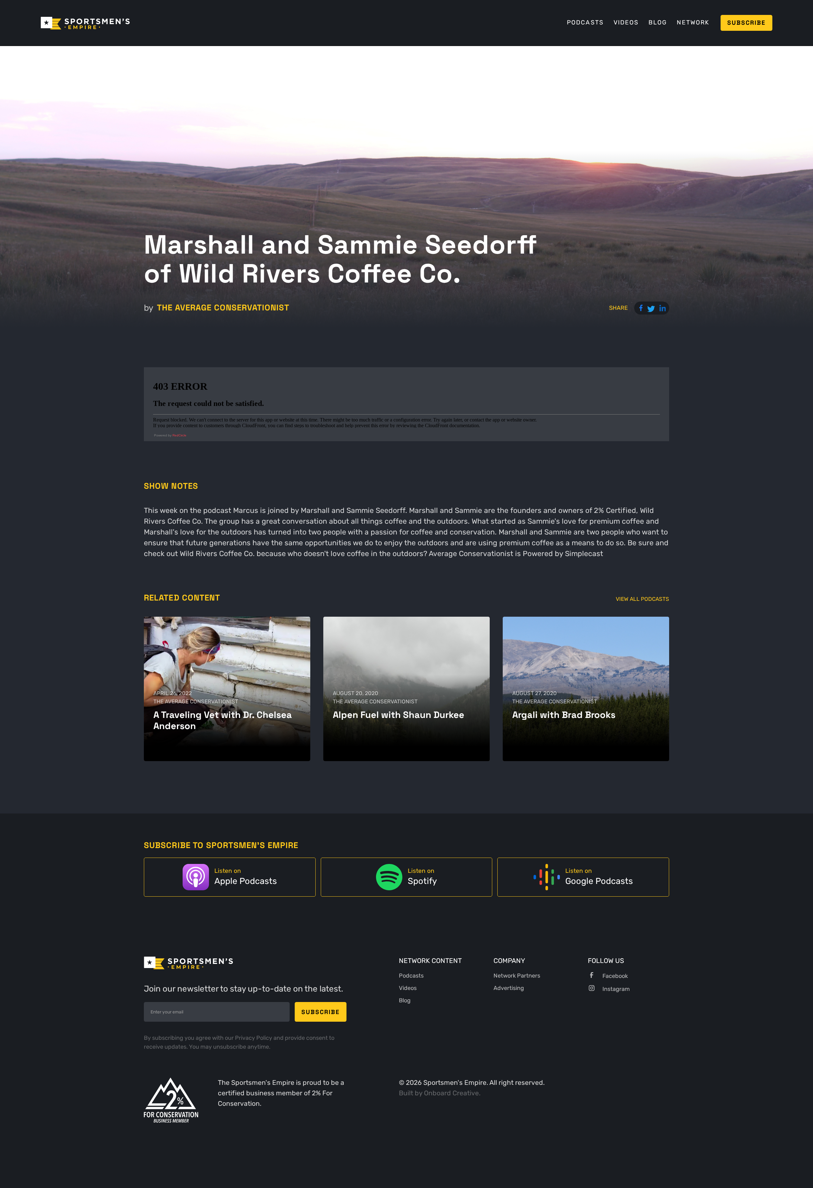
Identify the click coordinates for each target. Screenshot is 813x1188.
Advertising (509, 988)
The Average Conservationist (223, 307)
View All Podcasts (642, 599)
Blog (657, 22)
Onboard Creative (451, 1093)
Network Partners (517, 975)
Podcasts (585, 22)
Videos (626, 22)
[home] (85, 23)
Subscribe (746, 22)
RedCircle (179, 435)
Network (693, 22)
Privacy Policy (254, 1038)
